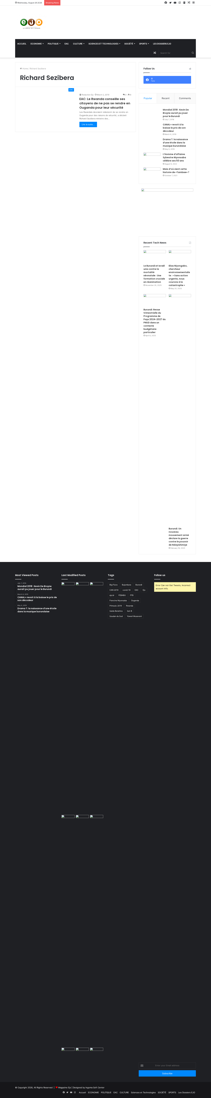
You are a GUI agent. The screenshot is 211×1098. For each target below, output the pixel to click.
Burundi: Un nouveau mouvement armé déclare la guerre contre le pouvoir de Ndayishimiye (179, 536)
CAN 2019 (114, 590)
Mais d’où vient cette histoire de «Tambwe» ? (176, 170)
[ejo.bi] (31, 22)
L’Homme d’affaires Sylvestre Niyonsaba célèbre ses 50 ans (174, 157)
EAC (67, 43)
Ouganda (135, 600)
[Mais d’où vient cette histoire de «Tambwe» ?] (151, 173)
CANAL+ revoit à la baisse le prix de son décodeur (174, 128)
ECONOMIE (36, 43)
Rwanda (129, 606)
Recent (165, 98)
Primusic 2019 (116, 606)
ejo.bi (112, 595)
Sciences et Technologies (103, 43)
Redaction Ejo (88, 95)
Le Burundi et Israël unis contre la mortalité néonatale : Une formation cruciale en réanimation (154, 274)
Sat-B (129, 611)
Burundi (138, 585)
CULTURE (77, 43)
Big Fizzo (114, 585)
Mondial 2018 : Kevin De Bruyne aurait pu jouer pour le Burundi (176, 113)
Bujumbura (126, 585)
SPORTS (143, 43)
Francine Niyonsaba (118, 600)
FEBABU (122, 595)
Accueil (21, 43)
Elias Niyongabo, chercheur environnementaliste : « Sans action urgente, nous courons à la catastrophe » (179, 275)
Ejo (144, 590)
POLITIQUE (53, 43)
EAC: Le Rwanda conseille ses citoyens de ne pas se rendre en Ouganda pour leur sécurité (104, 103)
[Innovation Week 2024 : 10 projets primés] (68, 1051)
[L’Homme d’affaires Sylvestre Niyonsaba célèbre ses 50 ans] (151, 158)
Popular (148, 98)
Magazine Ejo (64, 1087)
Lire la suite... (88, 124)
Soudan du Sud (116, 616)
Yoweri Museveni (134, 616)
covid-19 (126, 590)
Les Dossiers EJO (162, 43)
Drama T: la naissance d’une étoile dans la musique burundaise (175, 142)
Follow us (159, 575)
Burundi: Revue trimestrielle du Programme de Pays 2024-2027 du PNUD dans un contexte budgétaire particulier (154, 321)
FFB (131, 595)
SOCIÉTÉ (128, 43)
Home (25, 68)
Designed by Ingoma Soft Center (88, 1087)
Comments (185, 98)
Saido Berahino (116, 611)
